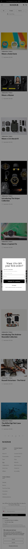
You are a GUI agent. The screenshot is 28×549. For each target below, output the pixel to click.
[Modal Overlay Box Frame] (14, 274)
